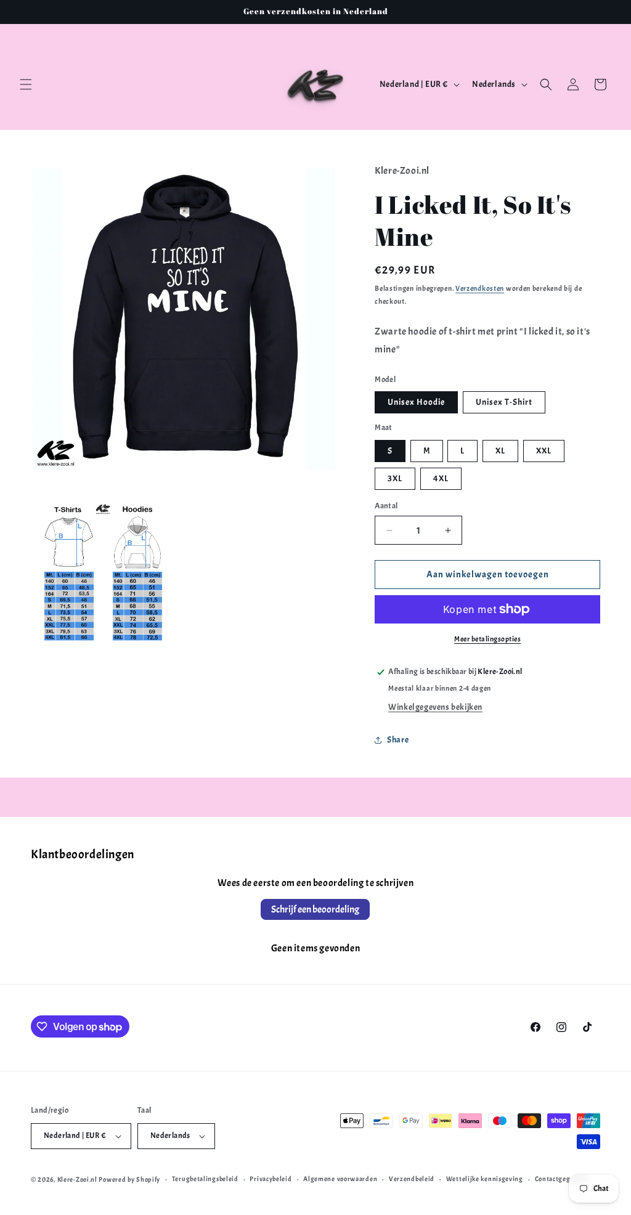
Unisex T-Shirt (504, 402)
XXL (544, 450)
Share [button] (398, 739)
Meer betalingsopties (487, 639)
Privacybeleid (270, 1178)
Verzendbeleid (411, 1178)
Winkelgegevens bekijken (435, 707)
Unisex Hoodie (416, 402)
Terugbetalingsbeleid (205, 1178)
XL (500, 450)
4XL (441, 478)
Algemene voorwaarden (340, 1178)
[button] (25, 84)
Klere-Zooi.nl (77, 1179)
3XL (395, 478)
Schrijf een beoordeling (315, 909)
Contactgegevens (561, 1178)
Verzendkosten (479, 288)
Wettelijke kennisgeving (484, 1178)
